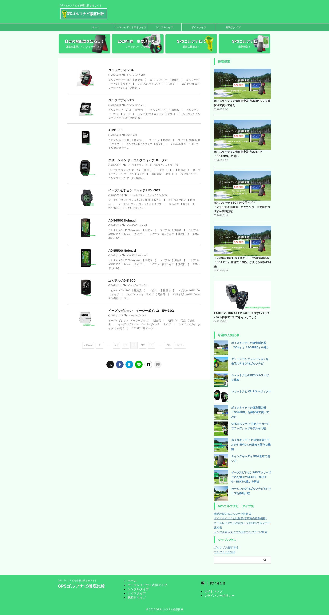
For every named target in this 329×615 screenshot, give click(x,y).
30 (125, 345)
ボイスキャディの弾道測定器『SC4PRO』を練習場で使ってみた (250, 412)
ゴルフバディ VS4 (121, 70)
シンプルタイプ (164, 27)
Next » (180, 345)
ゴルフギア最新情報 (226, 547)
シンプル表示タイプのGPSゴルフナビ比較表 (240, 532)
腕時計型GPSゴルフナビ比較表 (232, 513)
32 (143, 345)
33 (151, 345)
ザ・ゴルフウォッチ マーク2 (163, 165)
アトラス (143, 285)
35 (169, 345)
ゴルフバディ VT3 (121, 100)
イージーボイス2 (137, 315)
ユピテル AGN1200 (122, 280)
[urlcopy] (158, 364)
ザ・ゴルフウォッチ (137, 165)
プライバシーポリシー (219, 595)
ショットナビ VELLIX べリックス (251, 391)
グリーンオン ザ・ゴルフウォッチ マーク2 (137, 160)
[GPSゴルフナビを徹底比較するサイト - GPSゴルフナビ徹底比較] (129, 364)
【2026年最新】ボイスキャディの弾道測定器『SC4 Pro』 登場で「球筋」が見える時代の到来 (242, 262)
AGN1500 (115, 130)
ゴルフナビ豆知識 (224, 552)
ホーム (96, 27)
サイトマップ (213, 591)
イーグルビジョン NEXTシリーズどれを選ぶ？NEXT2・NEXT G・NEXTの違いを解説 (251, 477)
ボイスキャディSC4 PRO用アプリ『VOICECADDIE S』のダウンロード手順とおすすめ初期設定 (242, 207)
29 (116, 345)
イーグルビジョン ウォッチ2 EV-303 (134, 190)
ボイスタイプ (198, 27)
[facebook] (120, 364)
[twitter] (110, 364)
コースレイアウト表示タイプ (130, 27)
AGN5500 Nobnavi (122, 250)
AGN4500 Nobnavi (122, 220)
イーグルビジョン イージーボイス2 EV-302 (141, 310)
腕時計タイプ (233, 27)
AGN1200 (132, 285)
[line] (139, 364)
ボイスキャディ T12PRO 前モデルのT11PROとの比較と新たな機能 (251, 444)
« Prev (88, 345)
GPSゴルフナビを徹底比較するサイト (77, 580)
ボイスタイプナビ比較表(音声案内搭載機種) (240, 518)
